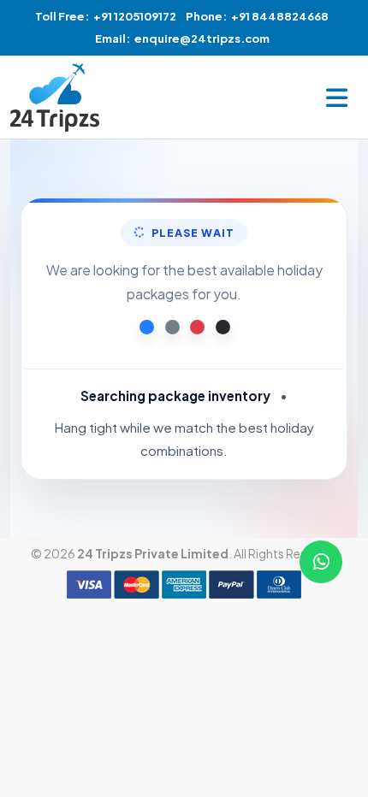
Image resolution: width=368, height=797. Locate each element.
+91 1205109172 (134, 16)
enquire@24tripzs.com (202, 38)
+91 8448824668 (280, 16)
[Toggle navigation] (337, 97)
